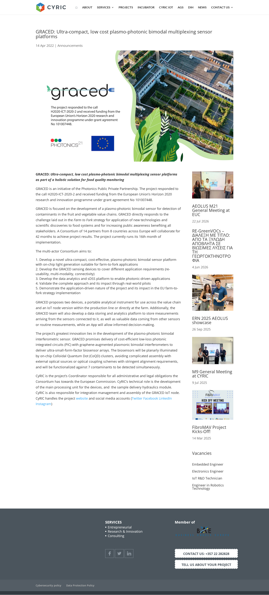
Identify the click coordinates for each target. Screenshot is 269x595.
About (87, 7)
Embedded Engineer (207, 464)
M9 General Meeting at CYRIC (212, 374)
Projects (126, 7)
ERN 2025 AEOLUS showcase (210, 320)
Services (103, 7)
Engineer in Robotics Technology (208, 487)
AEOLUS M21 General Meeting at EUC (211, 210)
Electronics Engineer (207, 471)
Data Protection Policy (80, 585)
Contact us (220, 7)
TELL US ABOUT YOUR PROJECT (206, 564)
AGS (181, 7)
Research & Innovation (125, 531)
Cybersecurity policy (48, 585)
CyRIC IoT (166, 7)
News (202, 7)
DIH (190, 7)
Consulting (116, 536)
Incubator (146, 7)
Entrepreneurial (120, 527)
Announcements (70, 45)
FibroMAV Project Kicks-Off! (209, 429)
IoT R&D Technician (207, 478)
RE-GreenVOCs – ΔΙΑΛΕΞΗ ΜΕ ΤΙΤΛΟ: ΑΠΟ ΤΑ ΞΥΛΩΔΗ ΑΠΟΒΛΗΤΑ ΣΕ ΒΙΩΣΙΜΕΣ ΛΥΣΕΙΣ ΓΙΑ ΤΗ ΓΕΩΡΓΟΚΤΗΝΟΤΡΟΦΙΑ (212, 245)
